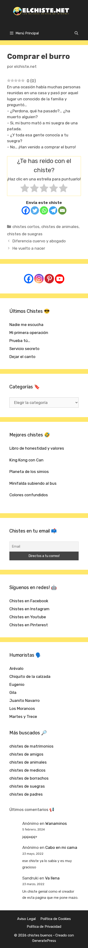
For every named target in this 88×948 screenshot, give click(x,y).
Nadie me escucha (26, 324)
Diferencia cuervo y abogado (39, 241)
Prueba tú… (19, 340)
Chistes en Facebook (28, 600)
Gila (12, 692)
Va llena (52, 878)
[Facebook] (26, 210)
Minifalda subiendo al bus (33, 483)
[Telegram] (53, 210)
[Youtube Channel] (59, 279)
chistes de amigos (26, 754)
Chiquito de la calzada (29, 676)
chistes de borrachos (29, 778)
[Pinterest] (49, 278)
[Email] (62, 210)
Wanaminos (56, 823)
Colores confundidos (28, 494)
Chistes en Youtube (27, 616)
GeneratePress (44, 941)
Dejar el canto (22, 356)
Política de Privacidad (44, 926)
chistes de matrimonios (31, 746)
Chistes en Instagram (29, 608)
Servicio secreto (24, 348)
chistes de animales (60, 226)
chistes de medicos (27, 770)
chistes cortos (25, 226)
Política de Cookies (55, 919)
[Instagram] (39, 278)
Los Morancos (22, 708)
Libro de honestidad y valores (36, 448)
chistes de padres (26, 794)
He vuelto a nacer (28, 248)
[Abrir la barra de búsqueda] (76, 33)
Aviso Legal (26, 919)
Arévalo (16, 668)
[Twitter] (35, 210)
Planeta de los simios (29, 471)
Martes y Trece (23, 716)
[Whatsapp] (44, 210)
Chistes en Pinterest (28, 625)
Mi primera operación (28, 332)
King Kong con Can (26, 460)
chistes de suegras (24, 234)
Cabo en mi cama (61, 847)
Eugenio (16, 684)
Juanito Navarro (24, 700)
